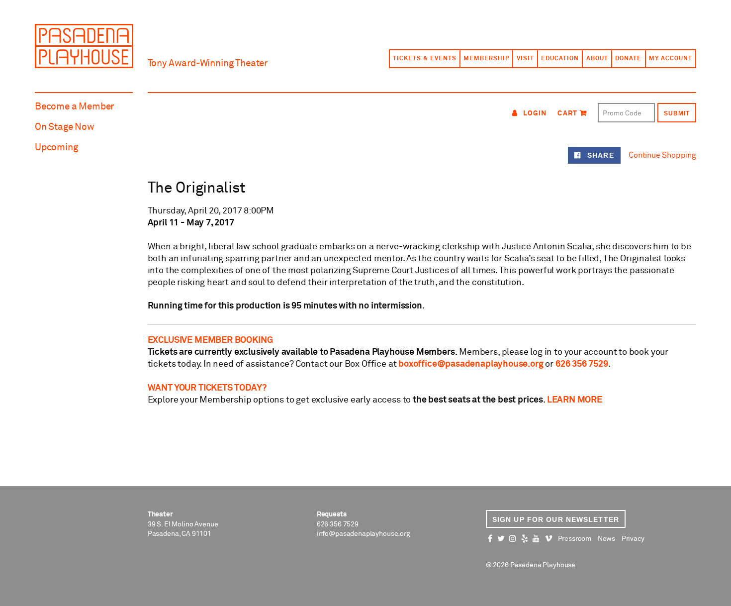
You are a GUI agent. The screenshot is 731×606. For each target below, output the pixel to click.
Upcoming (56, 147)
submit (677, 113)
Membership (486, 59)
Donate (628, 59)
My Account (670, 59)
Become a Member (74, 106)
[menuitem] (424, 58)
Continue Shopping (662, 155)
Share (599, 155)
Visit (525, 59)
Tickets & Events (424, 59)
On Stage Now (64, 127)
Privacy (633, 538)
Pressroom (574, 538)
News (606, 538)
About (597, 59)
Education (560, 59)
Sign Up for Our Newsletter (555, 519)
